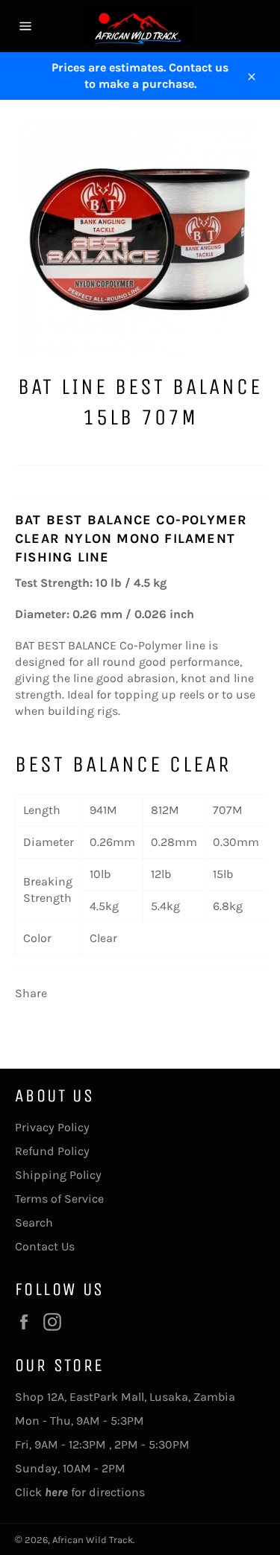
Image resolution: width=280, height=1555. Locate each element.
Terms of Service (59, 1199)
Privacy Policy (52, 1127)
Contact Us (45, 1246)
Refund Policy (52, 1151)
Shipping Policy (58, 1175)
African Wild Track (92, 1539)
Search (34, 1222)
